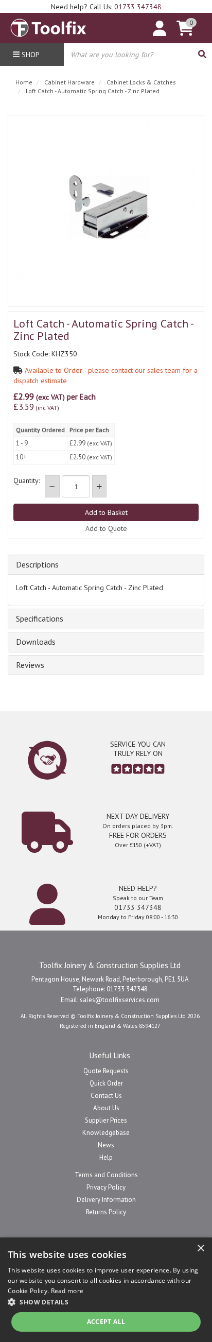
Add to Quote (106, 528)
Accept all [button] (106, 1321)
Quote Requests (106, 1070)
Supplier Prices (106, 1120)
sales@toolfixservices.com (120, 999)
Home (23, 82)
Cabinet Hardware (69, 82)
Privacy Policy (106, 1187)
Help (106, 1157)
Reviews (30, 665)
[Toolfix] (48, 25)
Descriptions (37, 565)
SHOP (30, 54)
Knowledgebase (106, 1132)
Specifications (39, 619)
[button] (106, 1301)
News (106, 1145)
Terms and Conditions (106, 1175)
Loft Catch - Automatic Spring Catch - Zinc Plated (93, 91)
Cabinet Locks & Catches (141, 82)
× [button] (200, 1248)
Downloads (36, 642)
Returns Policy (106, 1212)
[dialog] (106, 1289)
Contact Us (106, 1095)
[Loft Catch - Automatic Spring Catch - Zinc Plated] (106, 211)
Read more (67, 1290)
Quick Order (106, 1083)
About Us (106, 1108)
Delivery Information (106, 1199)
